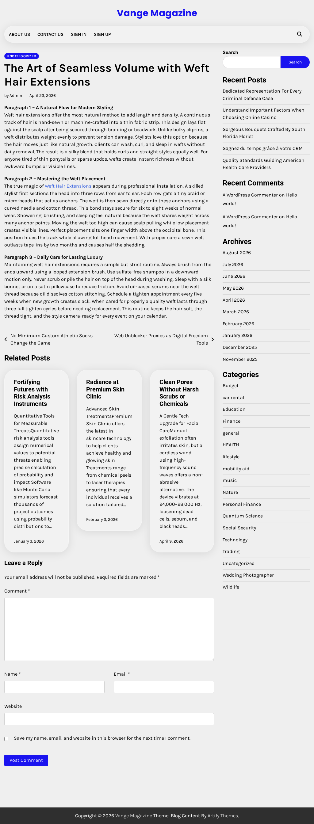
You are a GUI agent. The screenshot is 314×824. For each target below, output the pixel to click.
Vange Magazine (157, 13)
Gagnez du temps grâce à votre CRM (263, 148)
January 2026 (237, 335)
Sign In (78, 34)
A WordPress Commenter (250, 216)
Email (122, 674)
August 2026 (237, 252)
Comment (17, 591)
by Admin (13, 95)
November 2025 (240, 359)
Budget (231, 385)
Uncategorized (21, 56)
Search (230, 52)
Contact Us (50, 34)
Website (13, 706)
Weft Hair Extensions (68, 186)
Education (234, 409)
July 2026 (233, 264)
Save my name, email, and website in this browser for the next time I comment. (102, 738)
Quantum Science (243, 516)
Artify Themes (223, 815)
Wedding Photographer (248, 575)
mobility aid (236, 468)
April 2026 (234, 300)
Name (12, 674)
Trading (231, 551)
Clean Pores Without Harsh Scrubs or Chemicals (179, 393)
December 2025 (240, 347)
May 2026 (233, 288)
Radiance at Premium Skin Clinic (105, 389)
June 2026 (234, 276)
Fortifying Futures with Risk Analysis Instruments (32, 393)
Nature (230, 492)
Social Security (239, 528)
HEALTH (231, 445)
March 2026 (236, 312)
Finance (231, 421)
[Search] (299, 34)
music (230, 480)
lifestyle (231, 457)
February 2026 (238, 323)
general (231, 433)
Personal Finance (242, 504)
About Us (19, 34)
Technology (235, 540)
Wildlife (231, 587)
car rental (233, 397)
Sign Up (102, 34)
